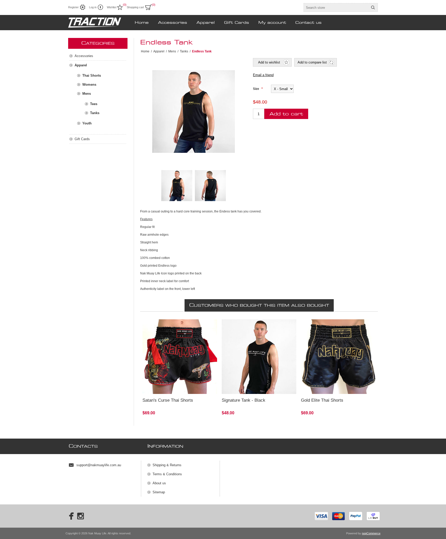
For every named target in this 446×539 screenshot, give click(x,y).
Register (73, 7)
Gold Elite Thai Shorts (322, 400)
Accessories (172, 23)
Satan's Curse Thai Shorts (167, 400)
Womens (89, 84)
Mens (86, 94)
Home (142, 23)
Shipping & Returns (167, 465)
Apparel (205, 23)
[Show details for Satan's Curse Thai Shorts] (180, 357)
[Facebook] (70, 516)
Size (256, 89)
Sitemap (159, 492)
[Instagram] (80, 516)
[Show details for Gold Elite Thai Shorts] (338, 357)
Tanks (94, 113)
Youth (87, 123)
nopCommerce (371, 533)
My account (272, 23)
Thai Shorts (91, 75)
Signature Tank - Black (243, 400)
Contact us (308, 23)
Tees (93, 104)
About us (159, 483)
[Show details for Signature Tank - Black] (259, 357)
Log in (93, 7)
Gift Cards (236, 23)
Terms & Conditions (167, 474)
